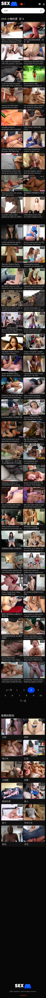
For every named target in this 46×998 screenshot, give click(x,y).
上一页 (9, 690)
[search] (41, 10)
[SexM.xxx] (9, 4)
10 (41, 695)
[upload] (44, 4)
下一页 (23, 701)
